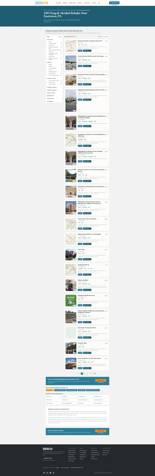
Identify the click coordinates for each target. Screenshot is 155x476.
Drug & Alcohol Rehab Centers (54, 10)
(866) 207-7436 (100, 380)
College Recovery (95, 452)
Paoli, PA (65, 396)
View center (86, 50)
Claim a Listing (106, 452)
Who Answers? (101, 382)
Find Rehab (58, 2)
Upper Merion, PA (99, 399)
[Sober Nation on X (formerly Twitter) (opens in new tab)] (53, 473)
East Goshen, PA (98, 403)
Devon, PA (49, 396)
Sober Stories (87, 2)
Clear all (60, 36)
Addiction (65, 2)
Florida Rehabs (71, 456)
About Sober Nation (95, 454)
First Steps (81, 249)
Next (95, 373)
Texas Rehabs (71, 454)
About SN (94, 2)
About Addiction (83, 450)
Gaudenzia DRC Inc (83, 265)
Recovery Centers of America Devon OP (90, 41)
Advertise (105, 454)
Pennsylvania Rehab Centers (93, 390)
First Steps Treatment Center (87, 327)
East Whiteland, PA (67, 403)
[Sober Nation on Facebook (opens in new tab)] (44, 473)
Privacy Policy (94, 458)
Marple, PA (81, 403)
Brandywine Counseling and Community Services (92, 186)
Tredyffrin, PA (82, 396)
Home (45, 10)
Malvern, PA (49, 399)
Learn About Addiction (60, 390)
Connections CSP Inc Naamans (87, 219)
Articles (81, 458)
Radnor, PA (65, 399)
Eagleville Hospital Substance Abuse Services (92, 90)
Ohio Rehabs (71, 460)
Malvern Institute (83, 280)
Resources (80, 2)
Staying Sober (82, 390)
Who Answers (114, 5)
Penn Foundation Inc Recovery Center (89, 358)
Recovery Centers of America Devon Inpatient (92, 74)
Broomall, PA (50, 403)
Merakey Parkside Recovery (86, 295)
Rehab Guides (72, 2)
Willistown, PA (98, 396)
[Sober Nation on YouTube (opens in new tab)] (50, 473)
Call (81, 50)
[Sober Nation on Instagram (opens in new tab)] (47, 473)
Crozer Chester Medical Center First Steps (91, 56)
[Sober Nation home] (41, 3)
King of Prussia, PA (83, 399)
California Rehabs (72, 452)
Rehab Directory (72, 450)
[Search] (99, 3)
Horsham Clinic (82, 343)
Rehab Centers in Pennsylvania (69, 10)
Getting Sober (83, 454)
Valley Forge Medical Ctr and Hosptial (89, 234)
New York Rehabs (72, 458)
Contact (93, 456)
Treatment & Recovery (71, 390)
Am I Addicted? (50, 390)
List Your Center (106, 450)
